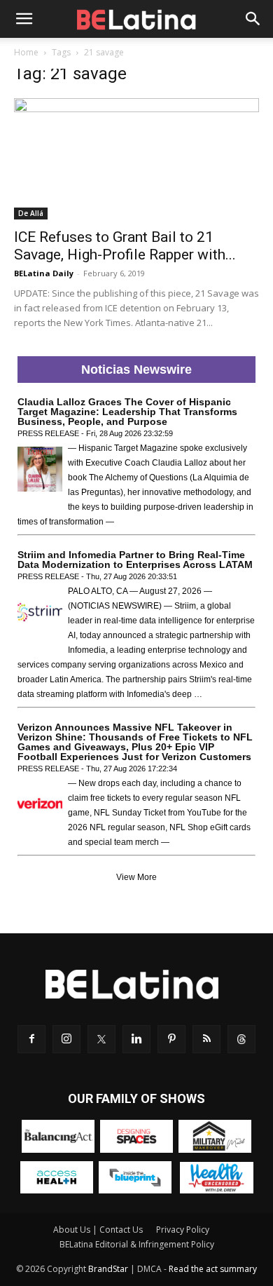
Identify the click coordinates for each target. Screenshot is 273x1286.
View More (136, 877)
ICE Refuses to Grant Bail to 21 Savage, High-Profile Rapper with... (125, 246)
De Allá (30, 213)
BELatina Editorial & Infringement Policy (136, 1244)
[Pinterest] (172, 1039)
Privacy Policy (182, 1230)
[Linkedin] (136, 1039)
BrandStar (108, 1269)
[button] (23, 19)
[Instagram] (66, 1039)
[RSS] (206, 1039)
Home (26, 52)
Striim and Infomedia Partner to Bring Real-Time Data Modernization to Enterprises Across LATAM (135, 559)
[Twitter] (101, 1039)
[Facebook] (32, 1039)
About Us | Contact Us (98, 1230)
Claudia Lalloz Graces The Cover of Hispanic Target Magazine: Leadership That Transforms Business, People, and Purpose (127, 411)
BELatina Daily (44, 273)
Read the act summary (213, 1269)
